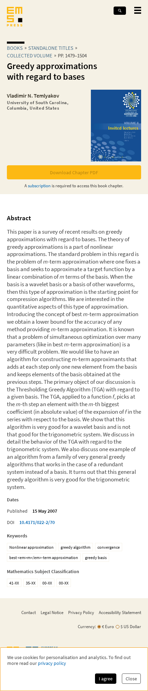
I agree (106, 679)
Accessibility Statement (120, 612)
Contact (28, 612)
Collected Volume (29, 55)
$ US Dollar (130, 626)
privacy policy (52, 663)
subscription (39, 185)
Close (131, 679)
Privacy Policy (81, 612)
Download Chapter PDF (74, 172)
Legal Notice (52, 612)
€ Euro (108, 626)
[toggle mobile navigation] (137, 10)
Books (15, 48)
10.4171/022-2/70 (37, 522)
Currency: (87, 626)
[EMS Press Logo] (14, 17)
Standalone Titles (50, 48)
